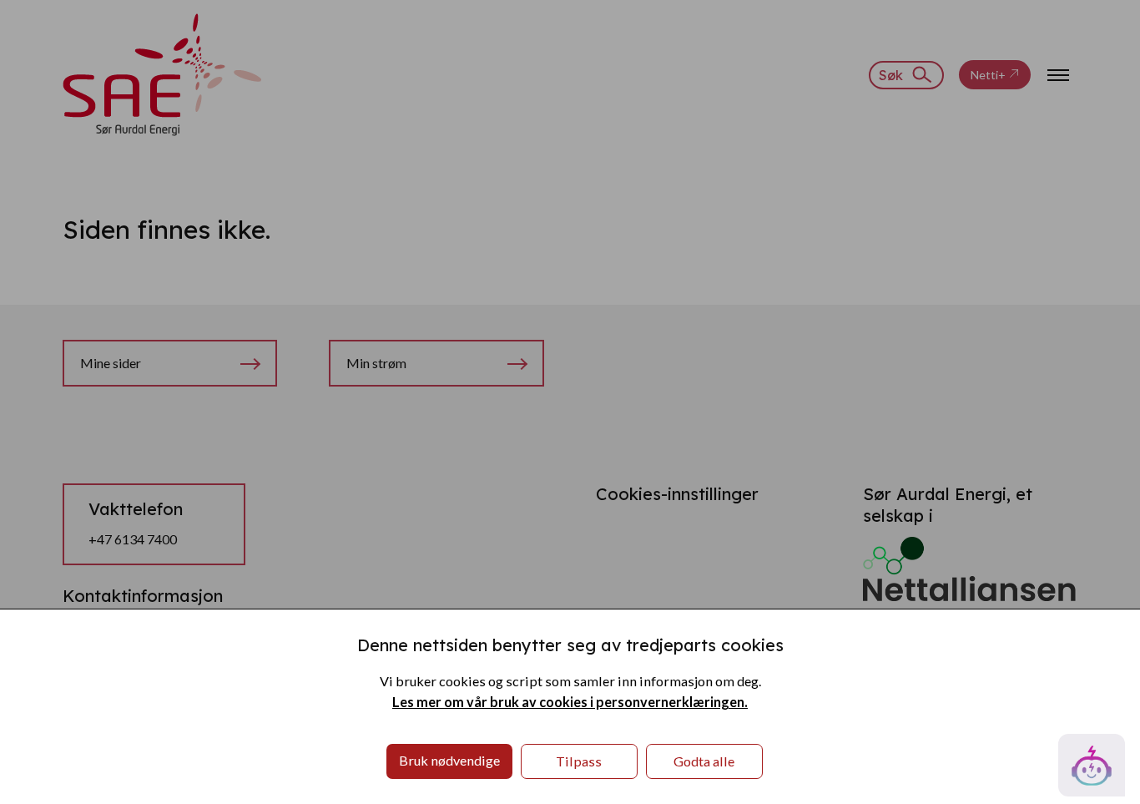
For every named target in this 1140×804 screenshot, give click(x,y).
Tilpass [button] (579, 761)
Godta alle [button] (703, 761)
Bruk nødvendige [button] (449, 760)
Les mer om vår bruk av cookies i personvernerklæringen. (570, 702)
